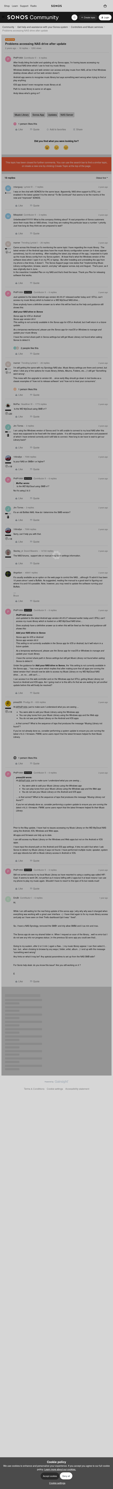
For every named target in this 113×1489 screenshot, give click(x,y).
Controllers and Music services (87, 27)
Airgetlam (17, 572)
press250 (17, 702)
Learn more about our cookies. (60, 1469)
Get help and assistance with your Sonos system (42, 27)
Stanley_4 (18, 550)
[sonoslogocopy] (56, 6)
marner (16, 242)
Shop (7, 6)
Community (8, 27)
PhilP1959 (18, 57)
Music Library (22, 114)
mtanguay (18, 186)
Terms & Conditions (34, 1088)
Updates (52, 114)
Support (24, 6)
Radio (33, 6)
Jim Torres (18, 425)
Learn (15, 6)
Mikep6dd (18, 214)
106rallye (17, 456)
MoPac (16, 404)
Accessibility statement (77, 1088)
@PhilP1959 (21, 706)
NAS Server (67, 114)
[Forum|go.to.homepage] (33, 17)
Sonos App (38, 114)
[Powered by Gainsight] (56, 1082)
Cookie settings (55, 1088)
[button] (3, 17)
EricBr (16, 897)
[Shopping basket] (105, 5)
